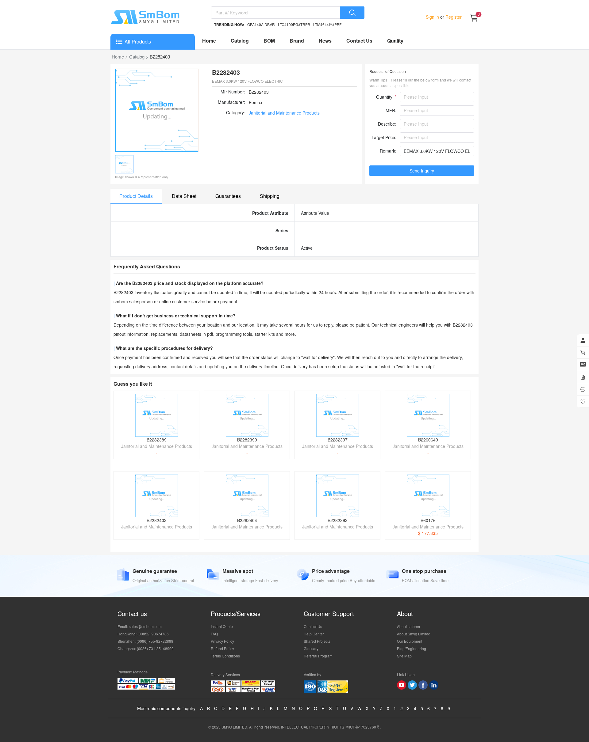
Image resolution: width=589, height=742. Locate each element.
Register (453, 17)
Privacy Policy (222, 641)
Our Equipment (409, 641)
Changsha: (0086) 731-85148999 (145, 648)
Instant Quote (222, 626)
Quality (395, 40)
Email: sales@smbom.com (139, 626)
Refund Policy (222, 648)
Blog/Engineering (411, 648)
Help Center (314, 633)
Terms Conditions (225, 655)
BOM (269, 40)
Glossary (311, 648)
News (325, 40)
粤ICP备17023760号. (363, 726)
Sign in (433, 17)
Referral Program (318, 655)
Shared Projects (317, 641)
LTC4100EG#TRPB (294, 24)
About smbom (408, 626)
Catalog (240, 40)
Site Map (404, 655)
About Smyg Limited (413, 633)
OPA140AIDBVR (261, 24)
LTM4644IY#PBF (327, 24)
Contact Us (359, 40)
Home (209, 40)
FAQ (214, 633)
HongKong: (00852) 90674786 (143, 633)
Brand (297, 40)
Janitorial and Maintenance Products (284, 113)
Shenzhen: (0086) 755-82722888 (145, 641)
